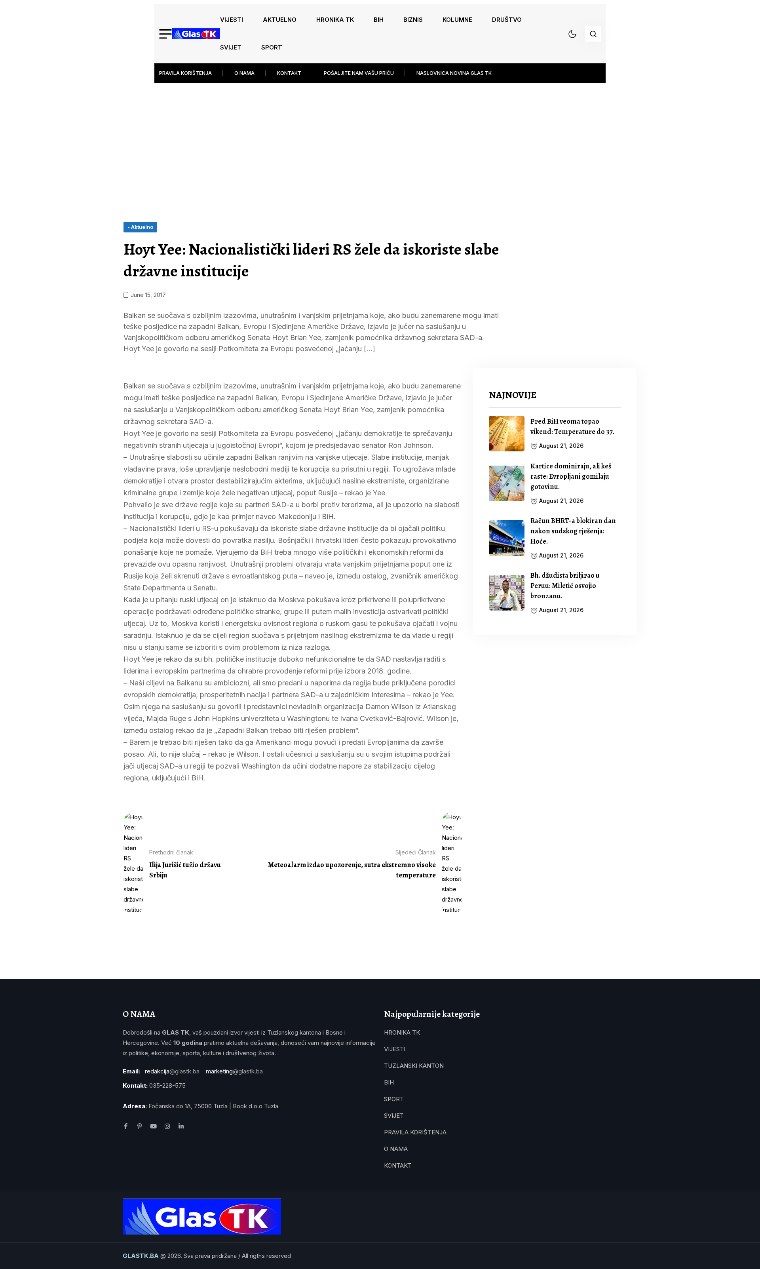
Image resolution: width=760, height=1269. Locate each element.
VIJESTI (231, 19)
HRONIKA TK (335, 19)
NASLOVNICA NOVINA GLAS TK (454, 73)
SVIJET (230, 47)
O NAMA (244, 73)
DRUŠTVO (507, 19)
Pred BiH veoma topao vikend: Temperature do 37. (572, 426)
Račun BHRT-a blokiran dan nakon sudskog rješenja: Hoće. (573, 531)
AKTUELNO (279, 19)
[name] (196, 33)
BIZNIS (413, 19)
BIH (379, 19)
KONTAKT (289, 73)
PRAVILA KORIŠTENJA (185, 73)
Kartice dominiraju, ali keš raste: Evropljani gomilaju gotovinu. (570, 476)
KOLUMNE (457, 19)
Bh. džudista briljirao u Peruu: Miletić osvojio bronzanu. (565, 586)
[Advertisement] (380, 142)
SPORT (271, 47)
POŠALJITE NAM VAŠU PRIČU (359, 73)
